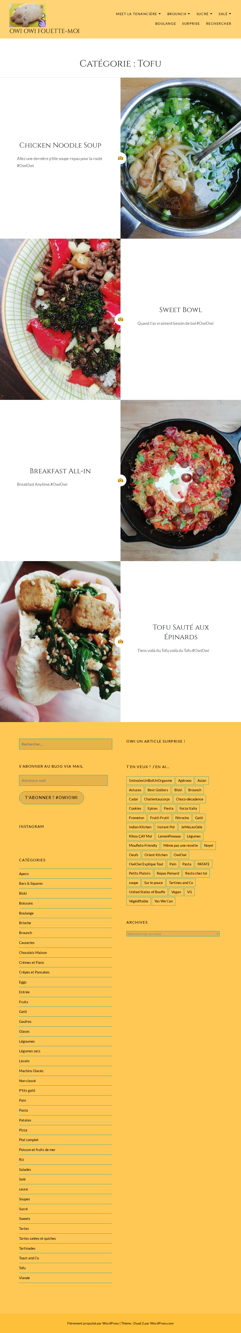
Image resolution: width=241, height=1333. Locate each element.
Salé (223, 14)
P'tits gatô (27, 1090)
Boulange (165, 23)
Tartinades (27, 1248)
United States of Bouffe (147, 892)
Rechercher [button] (219, 23)
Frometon (136, 818)
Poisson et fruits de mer (37, 1149)
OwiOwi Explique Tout (146, 864)
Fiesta (168, 808)
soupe (133, 882)
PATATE (203, 864)
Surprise (191, 23)
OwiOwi (180, 855)
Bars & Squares (31, 883)
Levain (24, 1061)
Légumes (194, 836)
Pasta (186, 864)
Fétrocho (182, 818)
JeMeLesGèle (191, 827)
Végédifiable (138, 901)
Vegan (176, 892)
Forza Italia (188, 808)
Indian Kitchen (140, 827)
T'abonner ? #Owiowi (51, 797)
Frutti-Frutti (159, 818)
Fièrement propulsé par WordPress (93, 1323)
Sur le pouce (153, 882)
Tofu (22, 1268)
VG (189, 892)
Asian (201, 780)
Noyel (208, 845)
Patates (25, 1120)
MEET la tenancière (136, 14)
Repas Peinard (168, 873)
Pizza (23, 1130)
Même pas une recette (180, 845)
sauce (23, 1189)
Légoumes (27, 1041)
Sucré (203, 14)
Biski (178, 790)
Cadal (133, 799)
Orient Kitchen (156, 855)
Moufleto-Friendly (143, 845)
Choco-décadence (189, 799)
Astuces (135, 790)
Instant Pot (166, 827)
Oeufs (133, 855)
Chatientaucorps (157, 799)
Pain (172, 864)
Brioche (25, 923)
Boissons (26, 903)
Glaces (24, 1031)
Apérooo (184, 780)
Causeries (27, 942)
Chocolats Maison (33, 952)
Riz (21, 1159)
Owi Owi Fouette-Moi (44, 31)
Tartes (24, 1228)
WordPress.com (162, 1323)
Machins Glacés (31, 1071)
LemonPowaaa (169, 836)
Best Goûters (158, 790)
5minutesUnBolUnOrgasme (150, 780)
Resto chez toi (196, 873)
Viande (24, 1278)
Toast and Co (29, 1258)
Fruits (23, 1002)
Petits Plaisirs (140, 873)
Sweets (24, 1218)
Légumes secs (29, 1051)
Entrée (24, 992)
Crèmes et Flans (31, 962)
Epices (153, 808)
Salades (25, 1169)
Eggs (23, 982)
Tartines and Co (181, 882)
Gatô (199, 818)
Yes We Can (163, 901)
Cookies (135, 808)
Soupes (24, 1199)
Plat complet (29, 1140)
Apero (23, 874)
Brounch (177, 14)
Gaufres (25, 1021)
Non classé (27, 1081)
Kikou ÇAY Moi (140, 836)
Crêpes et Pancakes (34, 972)
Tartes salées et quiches (37, 1238)
